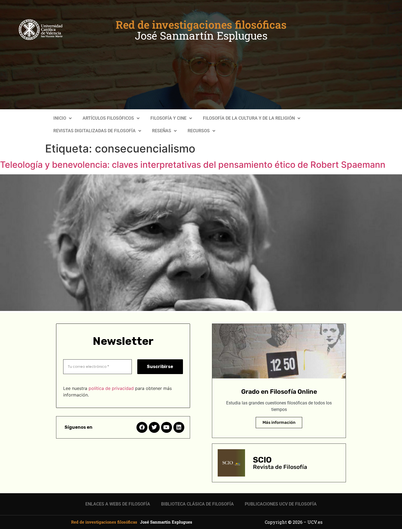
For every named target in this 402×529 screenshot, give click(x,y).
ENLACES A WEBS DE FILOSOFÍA (117, 504)
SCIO (262, 460)
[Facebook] (141, 427)
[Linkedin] (178, 427)
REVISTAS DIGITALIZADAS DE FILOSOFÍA (94, 130)
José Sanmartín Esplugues (201, 35)
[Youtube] (166, 427)
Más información (279, 422)
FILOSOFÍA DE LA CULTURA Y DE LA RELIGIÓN (249, 118)
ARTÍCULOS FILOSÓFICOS (108, 118)
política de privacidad (111, 388)
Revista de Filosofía (280, 466)
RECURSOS (199, 130)
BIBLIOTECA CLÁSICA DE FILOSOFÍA (197, 504)
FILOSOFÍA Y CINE (168, 118)
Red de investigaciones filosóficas (201, 24)
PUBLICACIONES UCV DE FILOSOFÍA (281, 504)
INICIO (59, 118)
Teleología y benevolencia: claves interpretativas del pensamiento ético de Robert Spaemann (192, 164)
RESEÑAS (161, 130)
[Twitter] (154, 427)
